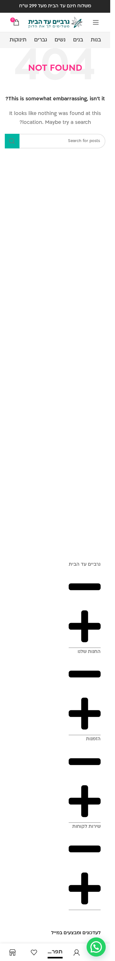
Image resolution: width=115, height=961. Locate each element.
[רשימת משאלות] (33, 952)
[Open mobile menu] (95, 22)
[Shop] (12, 952)
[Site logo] (55, 22)
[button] (96, 947)
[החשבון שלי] (76, 952)
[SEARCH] (12, 141)
